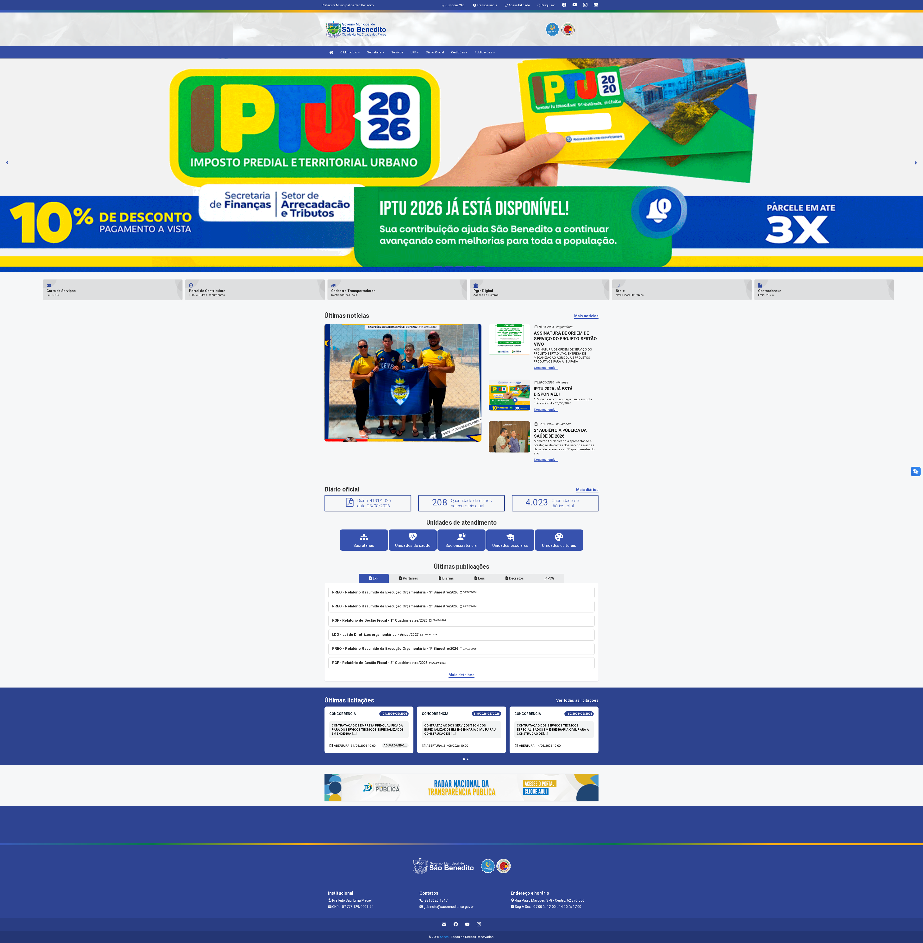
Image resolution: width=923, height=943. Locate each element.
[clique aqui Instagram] (479, 924)
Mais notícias (586, 316)
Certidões (458, 52)
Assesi (444, 937)
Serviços (397, 52)
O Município (349, 52)
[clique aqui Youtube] (467, 924)
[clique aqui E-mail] (444, 924)
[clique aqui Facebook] (456, 924)
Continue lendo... (546, 368)
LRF (414, 52)
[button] (464, 759)
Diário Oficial (435, 52)
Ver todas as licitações (577, 700)
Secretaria (374, 52)
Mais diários (587, 489)
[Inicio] (331, 52)
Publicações (484, 52)
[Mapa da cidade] (461, 824)
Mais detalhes (461, 675)
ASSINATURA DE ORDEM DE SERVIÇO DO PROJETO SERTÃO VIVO (565, 339)
